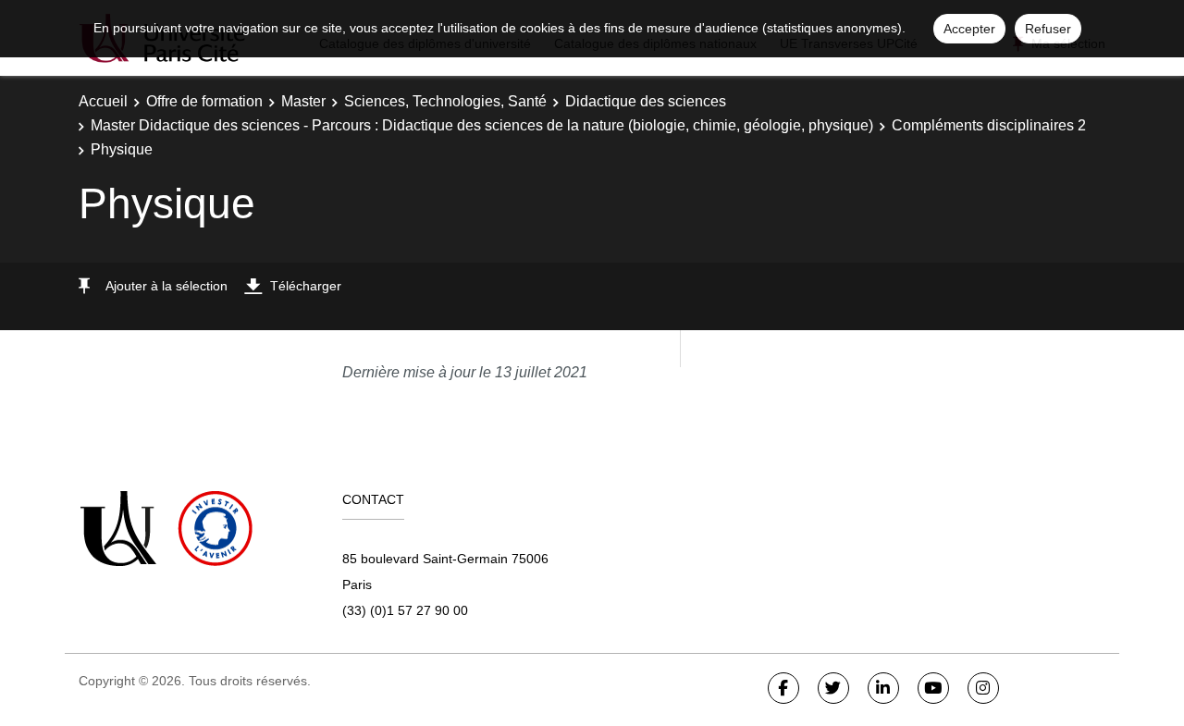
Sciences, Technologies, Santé (445, 101)
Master (303, 101)
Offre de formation (204, 101)
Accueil (103, 101)
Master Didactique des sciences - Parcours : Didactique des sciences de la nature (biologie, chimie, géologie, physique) (482, 125)
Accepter (969, 28)
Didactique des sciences (645, 101)
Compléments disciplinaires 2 (989, 125)
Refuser (1048, 28)
